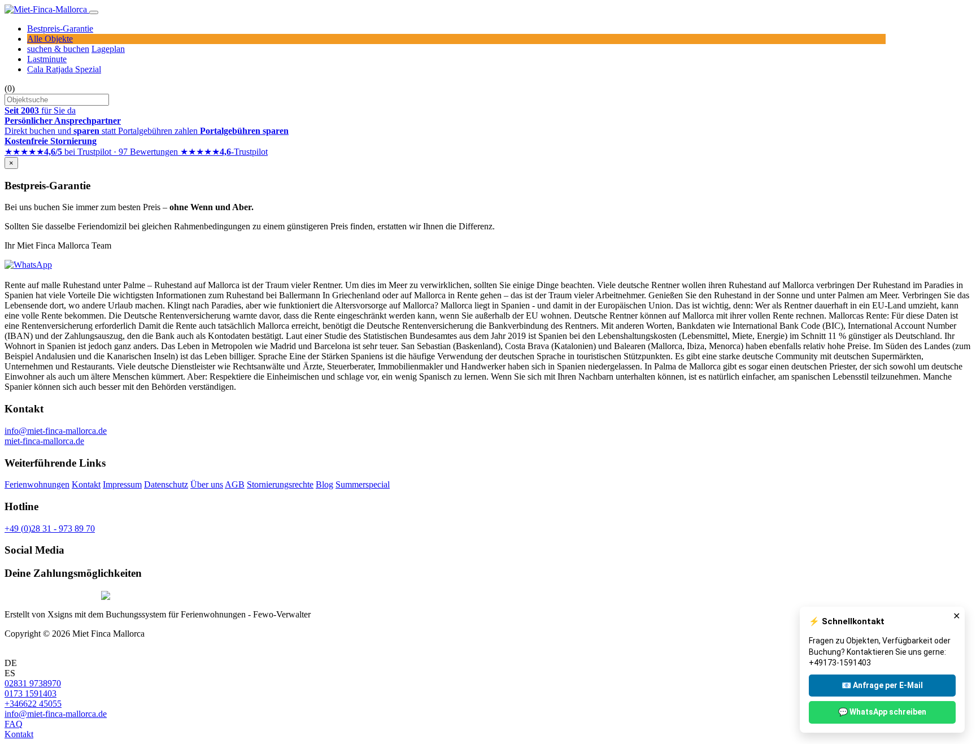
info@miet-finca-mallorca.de (56, 431)
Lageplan (108, 49)
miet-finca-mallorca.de (44, 441)
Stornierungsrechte (280, 484)
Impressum (122, 484)
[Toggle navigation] (93, 12)
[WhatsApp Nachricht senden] (28, 264)
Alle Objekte (50, 38)
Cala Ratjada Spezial (64, 69)
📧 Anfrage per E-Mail (882, 685)
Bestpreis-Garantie (60, 28)
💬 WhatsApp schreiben (882, 711)
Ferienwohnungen (37, 484)
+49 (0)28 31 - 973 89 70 (50, 528)
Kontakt (86, 484)
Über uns (206, 484)
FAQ (14, 724)
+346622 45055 (33, 703)
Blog (324, 484)
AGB (235, 484)
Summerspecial (363, 484)
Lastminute (47, 59)
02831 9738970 (33, 683)
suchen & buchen (58, 49)
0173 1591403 (30, 693)
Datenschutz (166, 484)
